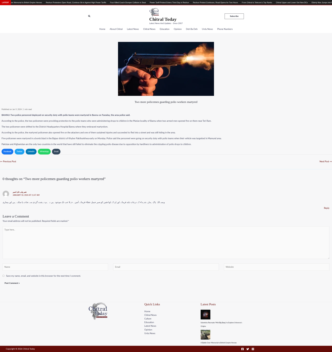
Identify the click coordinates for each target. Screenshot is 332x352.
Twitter (19, 152)
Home (102, 29)
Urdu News (207, 29)
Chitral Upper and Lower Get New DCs (274, 2)
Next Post (326, 161)
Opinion (178, 29)
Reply (326, 208)
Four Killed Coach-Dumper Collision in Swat (110, 2)
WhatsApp (44, 152)
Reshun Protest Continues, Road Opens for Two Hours (197, 2)
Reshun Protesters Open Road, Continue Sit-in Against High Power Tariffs (58, 2)
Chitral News (149, 29)
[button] (89, 16)
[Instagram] (253, 349)
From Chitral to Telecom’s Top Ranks (239, 2)
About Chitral (116, 29)
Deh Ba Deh (192, 29)
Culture (147, 319)
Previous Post (8, 161)
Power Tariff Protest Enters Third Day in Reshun (151, 2)
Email (56, 152)
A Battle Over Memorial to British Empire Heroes (219, 343)
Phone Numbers (225, 29)
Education (164, 29)
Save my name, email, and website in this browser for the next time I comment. (43, 276)
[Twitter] (247, 349)
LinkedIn (31, 152)
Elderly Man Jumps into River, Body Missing (312, 2)
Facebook (7, 152)
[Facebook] (242, 349)
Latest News (133, 29)
